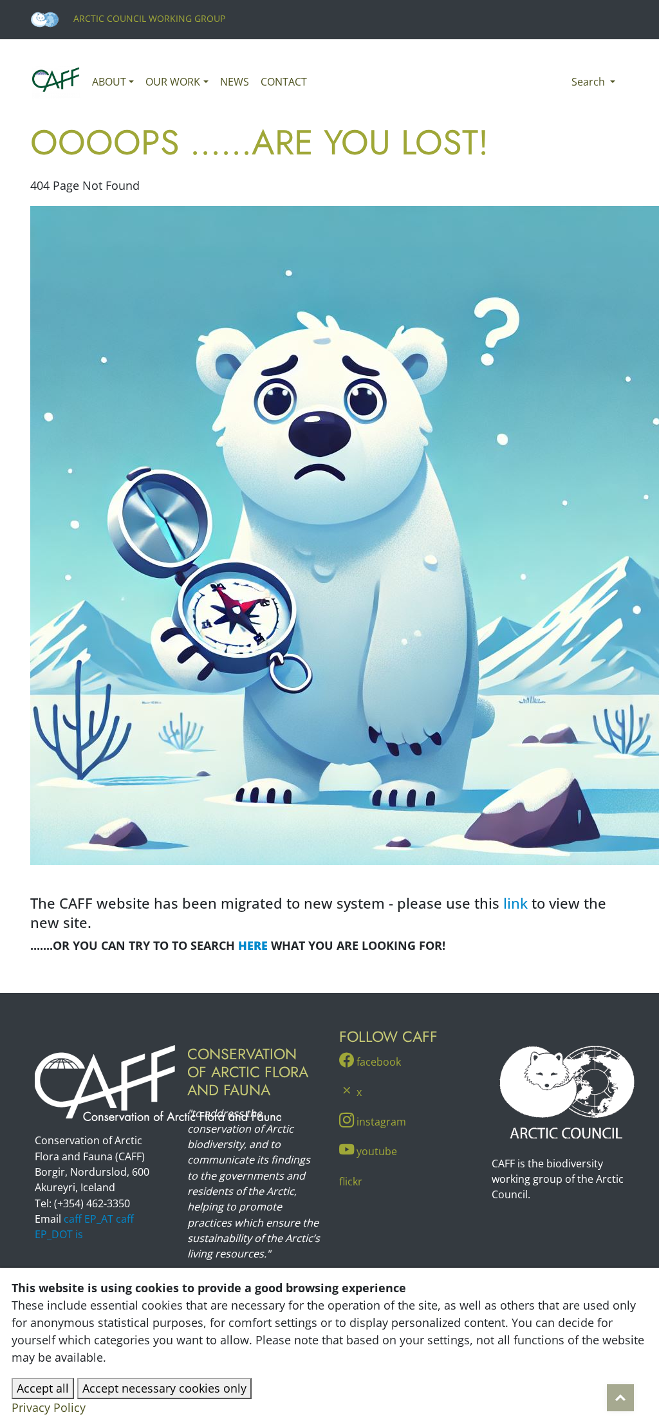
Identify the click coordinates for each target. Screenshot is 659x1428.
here (253, 945)
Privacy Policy (49, 1407)
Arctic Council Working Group (148, 18)
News (234, 82)
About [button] (109, 82)
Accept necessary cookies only (164, 1388)
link (515, 903)
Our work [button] (172, 82)
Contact (284, 82)
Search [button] (589, 82)
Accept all (43, 1388)
